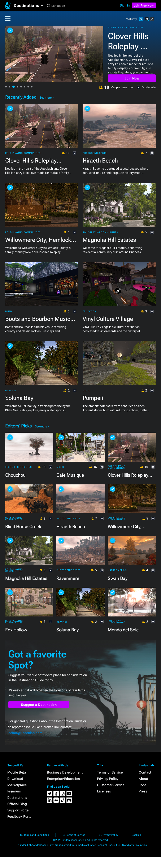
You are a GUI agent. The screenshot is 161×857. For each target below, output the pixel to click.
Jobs (143, 785)
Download (15, 779)
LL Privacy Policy (108, 834)
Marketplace (17, 785)
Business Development (65, 772)
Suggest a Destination (39, 705)
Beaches (10, 390)
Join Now (131, 78)
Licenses (104, 791)
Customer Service (110, 785)
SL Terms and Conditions (34, 834)
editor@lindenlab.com (25, 733)
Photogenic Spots (94, 153)
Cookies (136, 834)
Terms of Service (110, 772)
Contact (145, 772)
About (143, 779)
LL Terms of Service (73, 834)
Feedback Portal (20, 817)
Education (89, 311)
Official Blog (17, 804)
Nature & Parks (117, 570)
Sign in (125, 5)
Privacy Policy (107, 779)
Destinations (17, 798)
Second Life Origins (18, 467)
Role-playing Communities (125, 27)
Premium (14, 791)
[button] (30, 5)
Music (9, 311)
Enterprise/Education (63, 779)
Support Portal (18, 810)
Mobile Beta (16, 772)
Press (143, 791)
